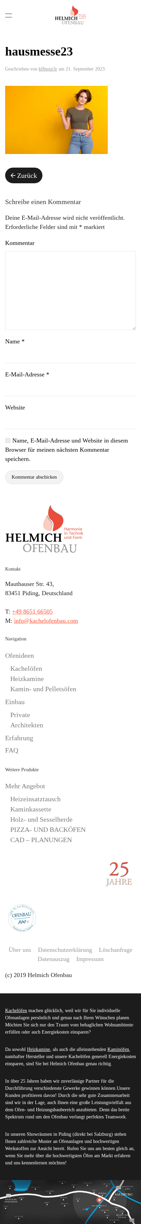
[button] (8, 15)
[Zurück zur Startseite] (70, 15)
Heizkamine (27, 678)
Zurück (27, 175)
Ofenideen (19, 655)
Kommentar (20, 242)
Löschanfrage (115, 949)
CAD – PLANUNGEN (41, 839)
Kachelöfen (26, 668)
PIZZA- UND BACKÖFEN (48, 829)
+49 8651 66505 (32, 611)
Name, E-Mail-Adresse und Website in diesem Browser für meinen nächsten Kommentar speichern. (66, 449)
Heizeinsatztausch (35, 799)
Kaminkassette (30, 809)
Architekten (26, 725)
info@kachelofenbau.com (46, 620)
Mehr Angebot (25, 786)
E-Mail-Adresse (27, 374)
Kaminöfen (118, 1049)
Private (20, 714)
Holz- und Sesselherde (41, 819)
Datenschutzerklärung (65, 949)
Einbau (15, 702)
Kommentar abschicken (34, 477)
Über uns (20, 949)
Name (15, 341)
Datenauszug (53, 959)
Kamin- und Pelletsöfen (43, 689)
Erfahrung (19, 738)
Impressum (90, 959)
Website (15, 407)
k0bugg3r (48, 69)
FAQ (11, 750)
